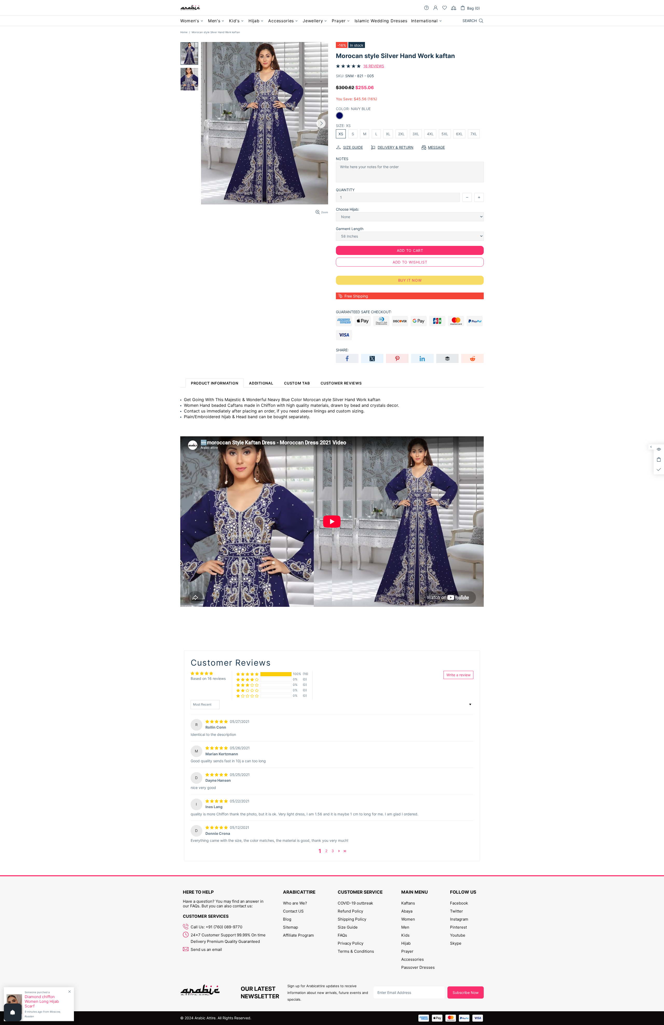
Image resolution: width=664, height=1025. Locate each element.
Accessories (412, 959)
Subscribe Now (466, 992)
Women (408, 919)
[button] (247, 674)
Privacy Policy (350, 943)
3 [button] (332, 851)
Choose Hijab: (347, 209)
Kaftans (408, 903)
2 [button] (326, 851)
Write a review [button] (458, 675)
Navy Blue (339, 115)
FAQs (342, 935)
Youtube (457, 935)
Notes (342, 158)
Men (405, 927)
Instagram (459, 919)
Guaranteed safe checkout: (364, 312)
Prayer (407, 951)
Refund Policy (350, 911)
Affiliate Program (298, 935)
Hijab (406, 943)
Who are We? (295, 903)
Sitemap (290, 927)
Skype (455, 943)
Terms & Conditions (356, 951)
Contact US (293, 911)
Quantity (345, 190)
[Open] (13, 1012)
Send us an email (206, 949)
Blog (287, 919)
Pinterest (458, 927)
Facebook (459, 903)
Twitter (456, 911)
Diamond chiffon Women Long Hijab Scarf (42, 1001)
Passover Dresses (418, 967)
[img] (217, 721)
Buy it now (410, 280)
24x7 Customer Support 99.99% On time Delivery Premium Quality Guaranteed (228, 938)
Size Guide (348, 927)
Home (184, 32)
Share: (342, 350)
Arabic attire (190, 8)
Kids (405, 935)
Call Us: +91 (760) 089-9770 (216, 926)
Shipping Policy (352, 919)
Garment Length (349, 228)
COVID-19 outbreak (355, 903)
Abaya (406, 911)
